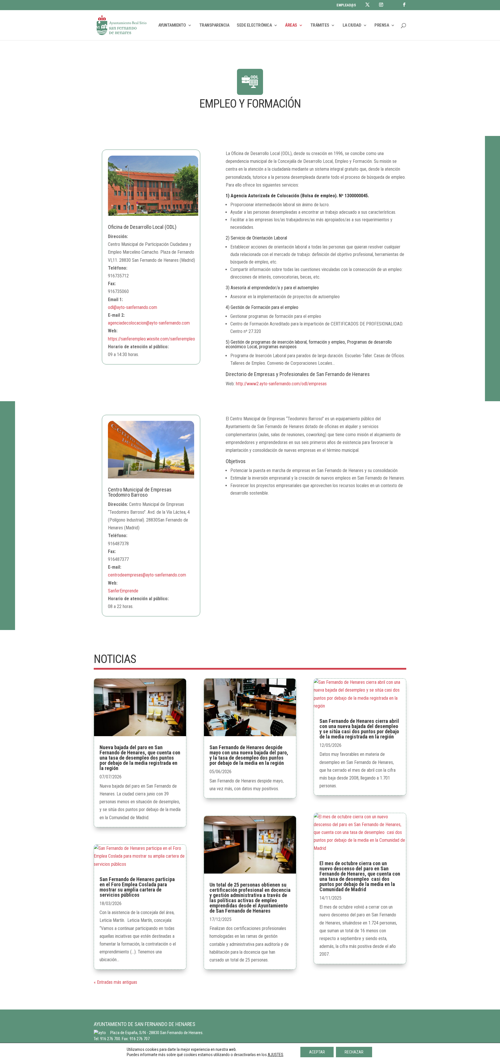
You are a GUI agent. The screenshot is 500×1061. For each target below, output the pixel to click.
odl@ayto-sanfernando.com (132, 307)
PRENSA (381, 25)
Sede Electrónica (254, 25)
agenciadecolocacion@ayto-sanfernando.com (149, 323)
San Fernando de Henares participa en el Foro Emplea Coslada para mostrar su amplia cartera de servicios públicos (137, 887)
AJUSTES (275, 1054)
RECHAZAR (354, 1052)
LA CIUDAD (352, 25)
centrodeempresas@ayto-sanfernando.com (147, 575)
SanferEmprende (123, 591)
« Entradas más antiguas (115, 982)
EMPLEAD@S (346, 5)
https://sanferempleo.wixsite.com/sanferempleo (151, 339)
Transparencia (214, 25)
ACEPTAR (317, 1052)
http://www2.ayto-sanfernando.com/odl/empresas (281, 383)
